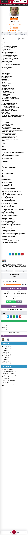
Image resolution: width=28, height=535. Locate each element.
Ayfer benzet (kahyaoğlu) (9, 380)
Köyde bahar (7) (7, 352)
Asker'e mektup (7, 376)
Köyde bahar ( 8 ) (7, 346)
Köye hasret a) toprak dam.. (10, 371)
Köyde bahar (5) (7, 355)
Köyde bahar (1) (7, 363)
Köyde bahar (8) (7, 350)
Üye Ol (19, 302)
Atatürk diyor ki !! (7, 378)
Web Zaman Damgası (14, 332)
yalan (7, 188)
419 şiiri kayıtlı (14, 19)
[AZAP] (3, 260)
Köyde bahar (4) (7, 357)
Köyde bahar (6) (7, 354)
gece (2, 131)
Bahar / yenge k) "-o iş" (8, 384)
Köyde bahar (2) (7, 361)
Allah (16, 193)
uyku (2, 127)
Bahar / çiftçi (6, 382)
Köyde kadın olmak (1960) (9, 375)
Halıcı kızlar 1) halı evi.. (8, 373)
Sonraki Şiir (22, 38)
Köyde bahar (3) (7, 359)
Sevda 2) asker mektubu (9, 369)
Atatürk (3, 160)
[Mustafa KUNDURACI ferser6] (5, 260)
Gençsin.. (5, 385)
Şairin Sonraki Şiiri (20, 271)
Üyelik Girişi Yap (11, 302)
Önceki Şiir (5, 38)
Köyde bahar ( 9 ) (7, 348)
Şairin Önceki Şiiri (7, 271)
